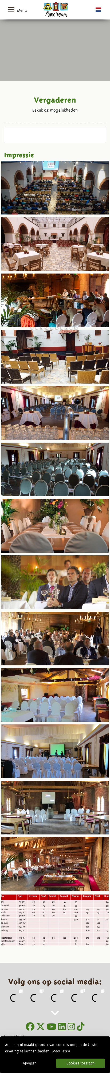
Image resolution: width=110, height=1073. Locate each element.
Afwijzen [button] (30, 1063)
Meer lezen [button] (61, 1051)
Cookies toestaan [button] (80, 1063)
